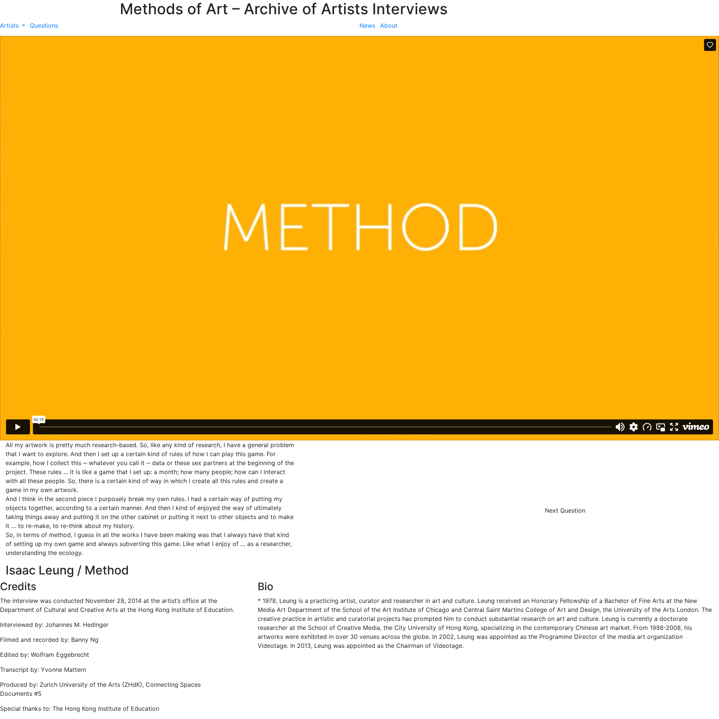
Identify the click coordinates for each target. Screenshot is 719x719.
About (388, 25)
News (367, 25)
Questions (44, 25)
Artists (10, 25)
